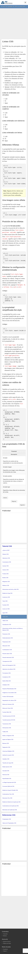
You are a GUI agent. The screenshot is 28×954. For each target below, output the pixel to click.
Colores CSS (5, 569)
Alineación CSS (6, 645)
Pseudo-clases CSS (7, 653)
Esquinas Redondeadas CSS (9, 688)
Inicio (4, 6)
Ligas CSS (4, 612)
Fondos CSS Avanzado (7, 696)
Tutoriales (10, 6)
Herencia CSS (5, 774)
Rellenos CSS (5, 585)
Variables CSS (5, 759)
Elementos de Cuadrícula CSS (9, 809)
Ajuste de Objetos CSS (7, 739)
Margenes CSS (6, 581)
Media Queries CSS (7, 766)
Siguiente (22, 505)
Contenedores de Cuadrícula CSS (10, 805)
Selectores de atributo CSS (8, 669)
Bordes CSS (5, 577)
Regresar (14, 501)
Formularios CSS (6, 673)
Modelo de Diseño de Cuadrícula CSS (11, 802)
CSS (16, 6)
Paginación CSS (6, 747)
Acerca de (5, 939)
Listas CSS (22, 6)
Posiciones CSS (6, 634)
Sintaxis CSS (5, 554)
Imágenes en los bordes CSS (9, 692)
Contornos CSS (6, 597)
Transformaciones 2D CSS (8, 716)
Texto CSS (4, 601)
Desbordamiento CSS (7, 638)
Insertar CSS (5, 566)
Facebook (5, 949)
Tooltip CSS (5, 731)
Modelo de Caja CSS (7, 593)
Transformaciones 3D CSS (8, 720)
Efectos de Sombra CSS (8, 704)
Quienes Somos (7, 941)
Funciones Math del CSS (8, 786)
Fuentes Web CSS (6, 712)
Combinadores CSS (7, 649)
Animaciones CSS (6, 727)
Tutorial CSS (7, 546)
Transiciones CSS (6, 723)
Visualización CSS (6, 624)
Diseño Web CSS (6, 680)
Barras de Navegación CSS (8, 665)
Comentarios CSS (6, 562)
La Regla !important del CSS (9, 782)
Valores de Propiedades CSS (9, 823)
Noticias (5, 935)
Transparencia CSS (7, 661)
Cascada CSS (5, 770)
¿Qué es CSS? (6, 550)
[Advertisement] (14, 23)
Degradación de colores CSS (9, 700)
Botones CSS (5, 743)
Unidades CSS (5, 684)
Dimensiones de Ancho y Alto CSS (10, 589)
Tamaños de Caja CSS (7, 762)
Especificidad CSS (6, 778)
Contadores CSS (6, 677)
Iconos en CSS (5, 608)
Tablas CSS (5, 620)
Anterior (5, 497)
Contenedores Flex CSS (8, 794)
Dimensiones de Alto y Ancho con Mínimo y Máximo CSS (12, 629)
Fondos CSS (5, 573)
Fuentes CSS (5, 605)
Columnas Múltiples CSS (8, 751)
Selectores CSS (6, 558)
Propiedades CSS (6, 819)
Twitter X (5, 951)
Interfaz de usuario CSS (8, 755)
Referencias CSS (8, 815)
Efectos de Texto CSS (7, 708)
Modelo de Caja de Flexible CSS (10, 790)
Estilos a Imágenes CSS (8, 735)
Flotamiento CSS (6, 641)
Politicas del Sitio (7, 943)
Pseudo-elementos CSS (8, 657)
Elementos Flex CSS (7, 798)
